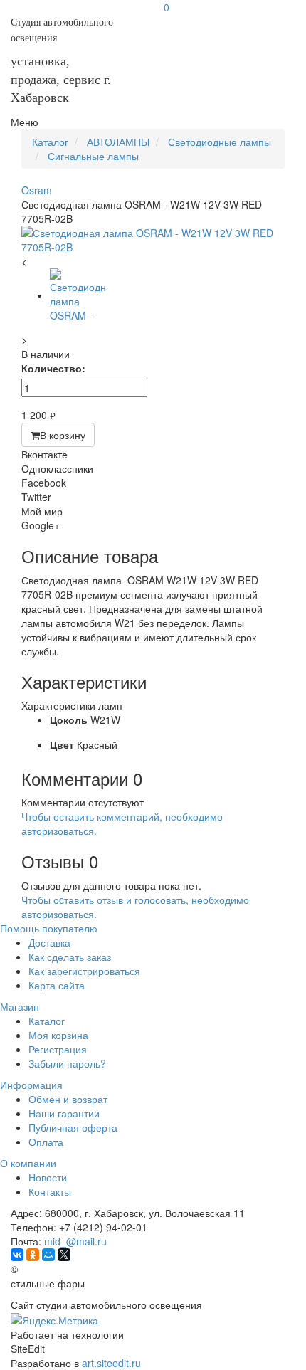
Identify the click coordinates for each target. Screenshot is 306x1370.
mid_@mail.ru (75, 1241)
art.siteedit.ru (111, 1363)
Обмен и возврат (67, 1099)
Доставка (49, 942)
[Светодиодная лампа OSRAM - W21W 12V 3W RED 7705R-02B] (153, 240)
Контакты (49, 1191)
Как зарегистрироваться (84, 971)
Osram (36, 190)
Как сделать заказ (69, 956)
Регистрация (57, 1049)
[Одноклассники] (32, 1254)
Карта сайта (56, 985)
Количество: (53, 368)
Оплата (45, 1141)
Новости (47, 1177)
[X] (64, 1254)
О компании (28, 1163)
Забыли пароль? (67, 1063)
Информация (31, 1084)
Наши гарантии (64, 1113)
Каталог (46, 1020)
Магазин (19, 1006)
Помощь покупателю (48, 928)
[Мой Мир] (48, 1254)
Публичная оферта (72, 1127)
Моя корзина (58, 1035)
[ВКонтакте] (17, 1254)
